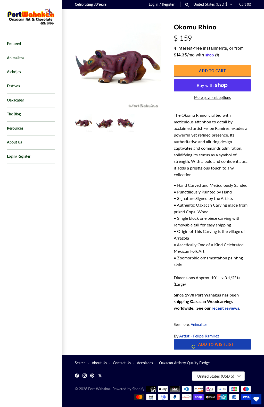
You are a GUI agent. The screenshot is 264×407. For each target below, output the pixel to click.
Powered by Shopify (128, 389)
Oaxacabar (15, 100)
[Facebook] (77, 376)
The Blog (14, 114)
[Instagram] (84, 376)
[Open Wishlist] (256, 399)
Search (80, 363)
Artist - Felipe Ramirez (199, 335)
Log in (153, 4)
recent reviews (225, 308)
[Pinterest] (92, 376)
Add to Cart (212, 71)
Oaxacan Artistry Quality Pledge (184, 363)
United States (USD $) (210, 4)
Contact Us (122, 363)
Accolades (145, 363)
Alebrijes (14, 72)
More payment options (212, 97)
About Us (14, 142)
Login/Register (18, 156)
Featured (14, 44)
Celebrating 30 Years (90, 4)
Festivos (13, 86)
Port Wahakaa (99, 389)
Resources (15, 128)
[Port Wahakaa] (31, 16)
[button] (149, 33)
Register (168, 4)
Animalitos (15, 58)
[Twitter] (100, 376)
